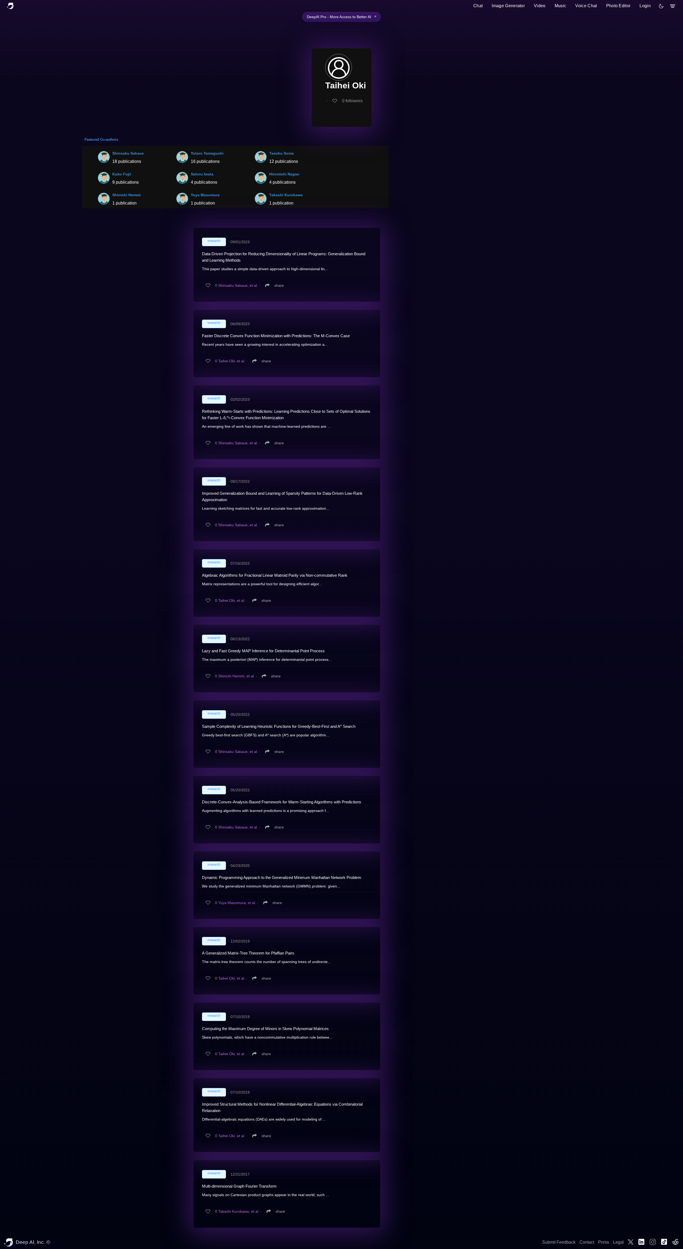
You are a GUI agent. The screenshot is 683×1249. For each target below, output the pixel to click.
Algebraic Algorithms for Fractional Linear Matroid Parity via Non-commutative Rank (274, 575)
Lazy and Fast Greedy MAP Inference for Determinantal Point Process (263, 651)
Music (560, 5)
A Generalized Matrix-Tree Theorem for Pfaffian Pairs (248, 953)
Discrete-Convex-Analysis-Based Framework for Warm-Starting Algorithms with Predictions (281, 802)
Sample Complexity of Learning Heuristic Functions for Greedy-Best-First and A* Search (278, 726)
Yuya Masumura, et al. (237, 903)
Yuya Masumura (205, 195)
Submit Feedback (558, 1242)
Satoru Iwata (202, 174)
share (279, 285)
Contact (586, 1242)
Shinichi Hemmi (126, 195)
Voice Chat (586, 5)
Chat (478, 5)
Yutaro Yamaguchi (207, 153)
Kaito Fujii (121, 174)
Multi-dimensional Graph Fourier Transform (239, 1186)
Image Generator (508, 5)
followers (352, 101)
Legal (618, 1242)
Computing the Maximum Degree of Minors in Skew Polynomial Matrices (265, 1028)
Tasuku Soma (281, 153)
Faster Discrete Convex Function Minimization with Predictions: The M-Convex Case (276, 335)
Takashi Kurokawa (286, 195)
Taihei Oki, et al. (231, 361)
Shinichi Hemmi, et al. (236, 676)
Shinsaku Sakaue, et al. (238, 285)
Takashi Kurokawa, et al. (238, 1211)
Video (540, 5)
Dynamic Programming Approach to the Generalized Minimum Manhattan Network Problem (281, 877)
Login (645, 5)
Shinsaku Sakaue (128, 153)
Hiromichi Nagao (284, 174)
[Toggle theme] (661, 6)
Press (603, 1242)
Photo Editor (618, 5)
